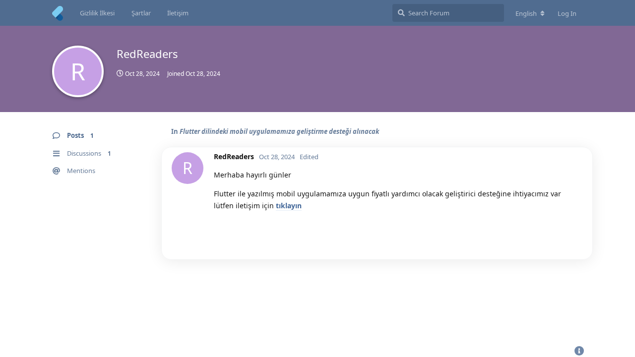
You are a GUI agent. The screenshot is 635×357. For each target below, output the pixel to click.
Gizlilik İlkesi (97, 12)
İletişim (178, 12)
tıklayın (289, 205)
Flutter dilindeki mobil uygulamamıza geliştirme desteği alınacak (279, 131)
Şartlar (141, 12)
